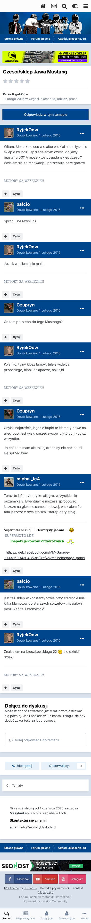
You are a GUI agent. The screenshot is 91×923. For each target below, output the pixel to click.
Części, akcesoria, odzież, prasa (53, 99)
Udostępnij (23, 766)
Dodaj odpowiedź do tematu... (37, 740)
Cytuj (16, 194)
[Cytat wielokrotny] (5, 193)
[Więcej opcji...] (82, 134)
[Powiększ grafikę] (60, 651)
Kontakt (78, 888)
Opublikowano (38, 135)
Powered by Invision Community (45, 901)
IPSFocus (30, 888)
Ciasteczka (45, 892)
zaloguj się (71, 716)
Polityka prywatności (54, 888)
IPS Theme (11, 888)
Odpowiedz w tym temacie (45, 114)
